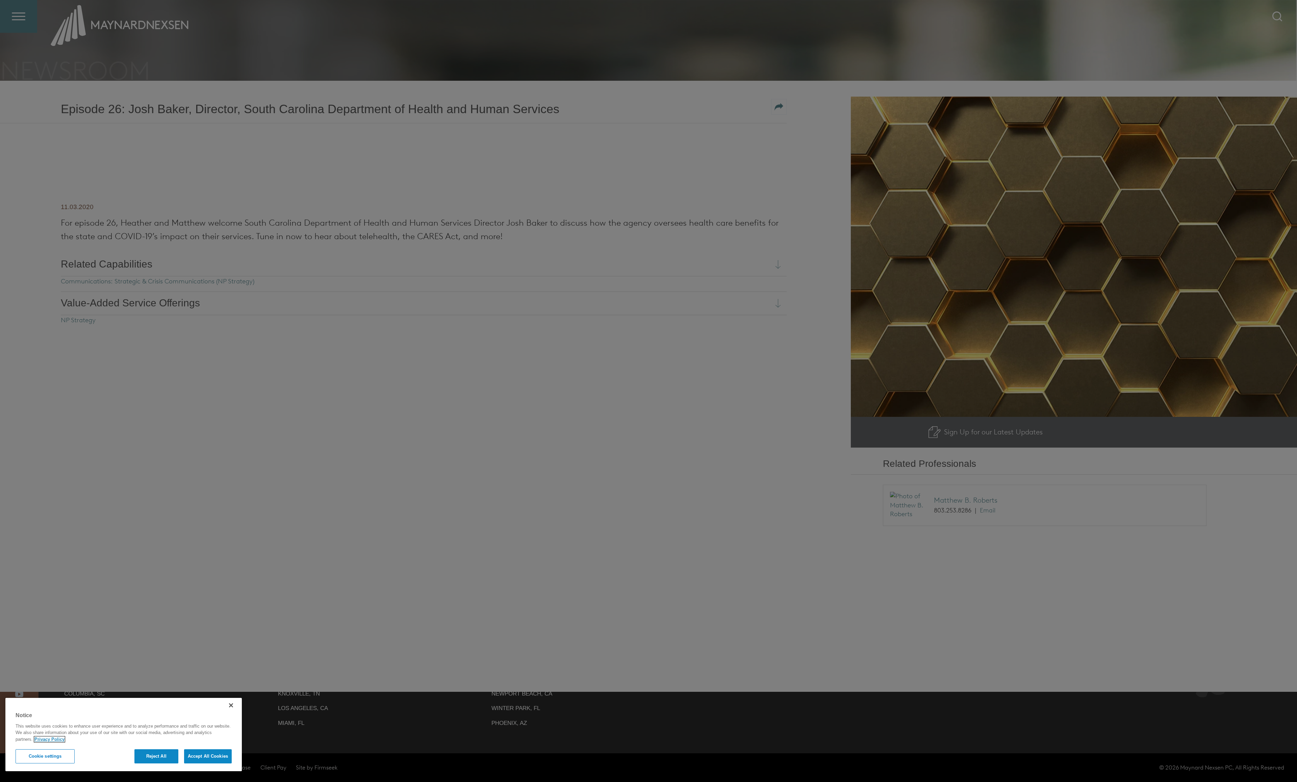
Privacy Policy (49, 739)
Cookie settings (45, 756)
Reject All (156, 756)
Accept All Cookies (208, 756)
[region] (123, 734)
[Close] (231, 705)
